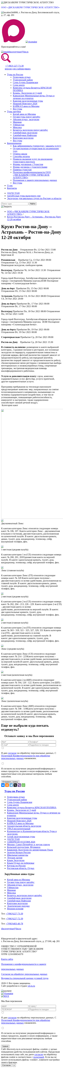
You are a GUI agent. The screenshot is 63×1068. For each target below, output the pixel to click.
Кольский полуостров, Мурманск (23, 847)
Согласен (6, 1065)
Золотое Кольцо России (19, 852)
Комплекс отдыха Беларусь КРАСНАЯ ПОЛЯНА (31, 807)
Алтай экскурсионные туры (21, 836)
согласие (12, 753)
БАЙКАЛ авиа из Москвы (26, 106)
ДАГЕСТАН (13, 193)
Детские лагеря (14, 857)
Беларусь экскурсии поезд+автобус (30, 130)
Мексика (17, 127)
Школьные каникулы (17, 855)
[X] (15, 785)
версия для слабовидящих (18, 69)
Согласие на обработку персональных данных (24, 974)
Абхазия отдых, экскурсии (26, 119)
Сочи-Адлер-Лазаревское (25, 82)
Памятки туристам (22, 169)
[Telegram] (11, 785)
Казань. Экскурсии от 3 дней (27, 93)
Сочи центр (19, 85)
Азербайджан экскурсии (25, 132)
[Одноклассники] (7, 785)
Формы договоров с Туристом (28, 164)
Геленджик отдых (22, 77)
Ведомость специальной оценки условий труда (24, 978)
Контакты (12, 188)
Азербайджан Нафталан (25, 135)
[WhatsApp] (23, 785)
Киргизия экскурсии (23, 138)
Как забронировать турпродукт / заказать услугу (37, 146)
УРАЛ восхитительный (18, 828)
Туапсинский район (23, 80)
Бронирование (14, 143)
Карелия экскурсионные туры (28, 101)
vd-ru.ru (31, 986)
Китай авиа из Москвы (24, 114)
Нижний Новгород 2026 (25, 103)
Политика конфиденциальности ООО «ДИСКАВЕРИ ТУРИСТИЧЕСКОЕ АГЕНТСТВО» (32, 175)
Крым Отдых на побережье (20, 863)
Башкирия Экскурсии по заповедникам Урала (30, 850)
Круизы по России (16, 865)
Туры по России (15, 74)
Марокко (17, 122)
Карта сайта (7, 959)
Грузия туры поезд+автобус (26, 117)
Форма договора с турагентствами (30, 167)
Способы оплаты (21, 156)
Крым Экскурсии (15, 860)
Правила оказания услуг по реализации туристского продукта (32, 160)
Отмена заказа (20, 154)
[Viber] (19, 785)
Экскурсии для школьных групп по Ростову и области (34, 198)
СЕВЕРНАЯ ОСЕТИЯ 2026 (21, 842)
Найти (32, 204)
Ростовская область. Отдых (20, 868)
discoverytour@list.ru (18, 52)
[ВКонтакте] (3, 785)
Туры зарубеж (14, 111)
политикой (38, 1057)
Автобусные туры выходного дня (23, 196)
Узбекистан (18, 124)
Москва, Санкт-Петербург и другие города (28, 844)
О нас (10, 185)
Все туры (17, 109)
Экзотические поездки (18, 906)
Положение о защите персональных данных (35, 180)
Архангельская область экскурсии (24, 826)
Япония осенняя (15, 908)
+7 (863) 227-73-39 (14, 66)
